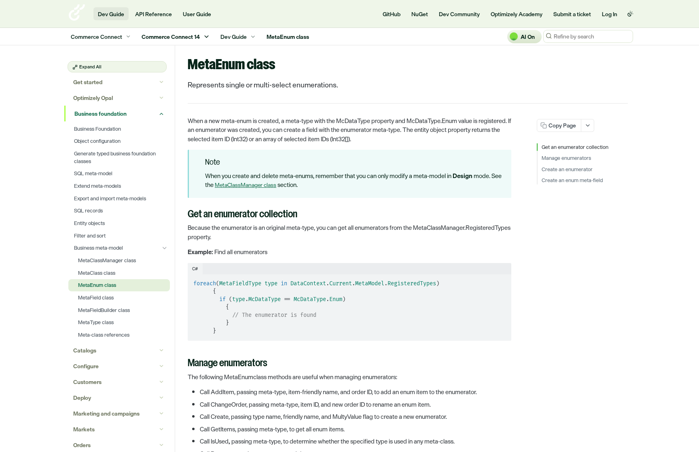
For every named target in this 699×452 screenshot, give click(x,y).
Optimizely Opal (93, 97)
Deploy (82, 397)
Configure (86, 366)
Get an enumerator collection (575, 147)
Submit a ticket (572, 14)
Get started (87, 82)
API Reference (153, 14)
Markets (84, 429)
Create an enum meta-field (572, 180)
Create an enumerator (567, 170)
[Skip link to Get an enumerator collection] (182, 215)
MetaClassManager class (245, 184)
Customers (87, 381)
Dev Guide (111, 14)
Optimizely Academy (516, 14)
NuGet (419, 14)
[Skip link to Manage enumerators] (182, 363)
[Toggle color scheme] (630, 13)
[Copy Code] (501, 281)
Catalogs (84, 350)
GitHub (391, 14)
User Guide (197, 14)
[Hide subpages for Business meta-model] (164, 248)
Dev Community (459, 14)
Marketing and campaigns (106, 413)
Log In (609, 14)
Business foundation (100, 113)
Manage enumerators (566, 158)
